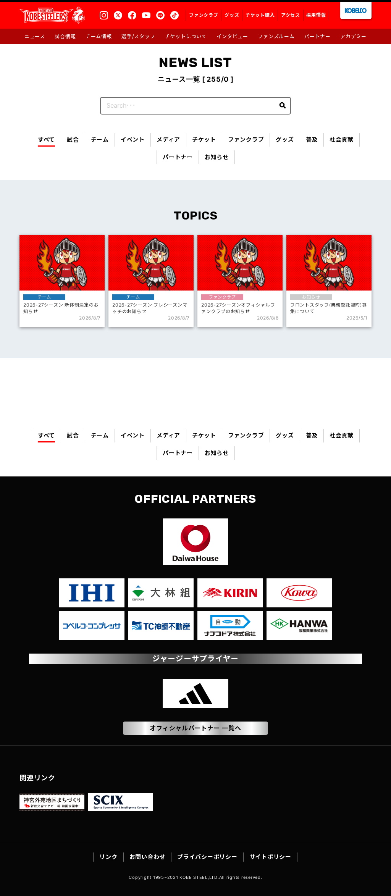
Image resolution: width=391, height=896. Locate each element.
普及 (312, 139)
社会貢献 (342, 139)
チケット (204, 139)
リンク (108, 856)
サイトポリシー (270, 856)
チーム (100, 139)
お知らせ (217, 157)
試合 (73, 139)
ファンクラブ (246, 139)
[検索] (282, 105)
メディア (168, 139)
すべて (46, 139)
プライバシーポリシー (207, 856)
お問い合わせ (147, 856)
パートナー (178, 157)
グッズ (285, 139)
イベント (133, 139)
